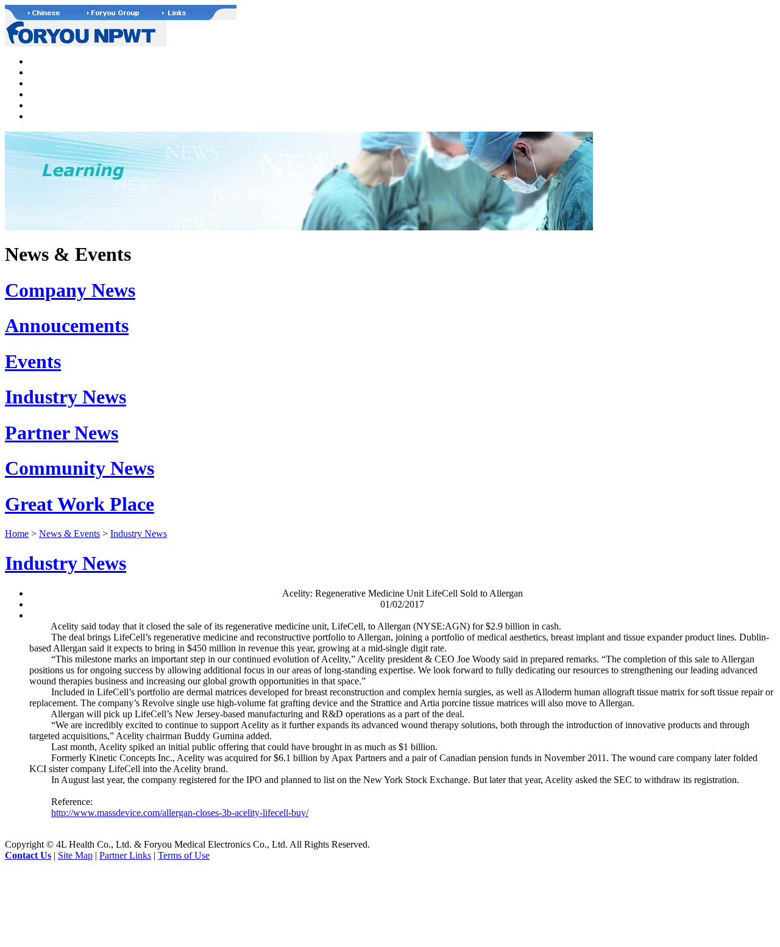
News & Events (69, 533)
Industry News (65, 397)
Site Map (75, 855)
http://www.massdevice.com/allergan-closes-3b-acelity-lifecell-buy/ (179, 812)
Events (33, 361)
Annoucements (67, 325)
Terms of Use (184, 855)
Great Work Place (79, 504)
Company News (70, 290)
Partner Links (125, 855)
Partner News (61, 433)
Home (17, 533)
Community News (79, 468)
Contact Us (28, 855)
